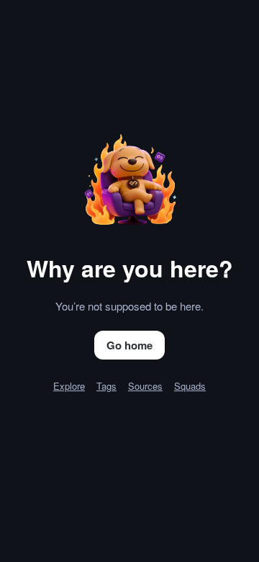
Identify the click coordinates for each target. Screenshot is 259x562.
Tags (106, 386)
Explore (69, 386)
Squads (190, 386)
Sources (145, 386)
